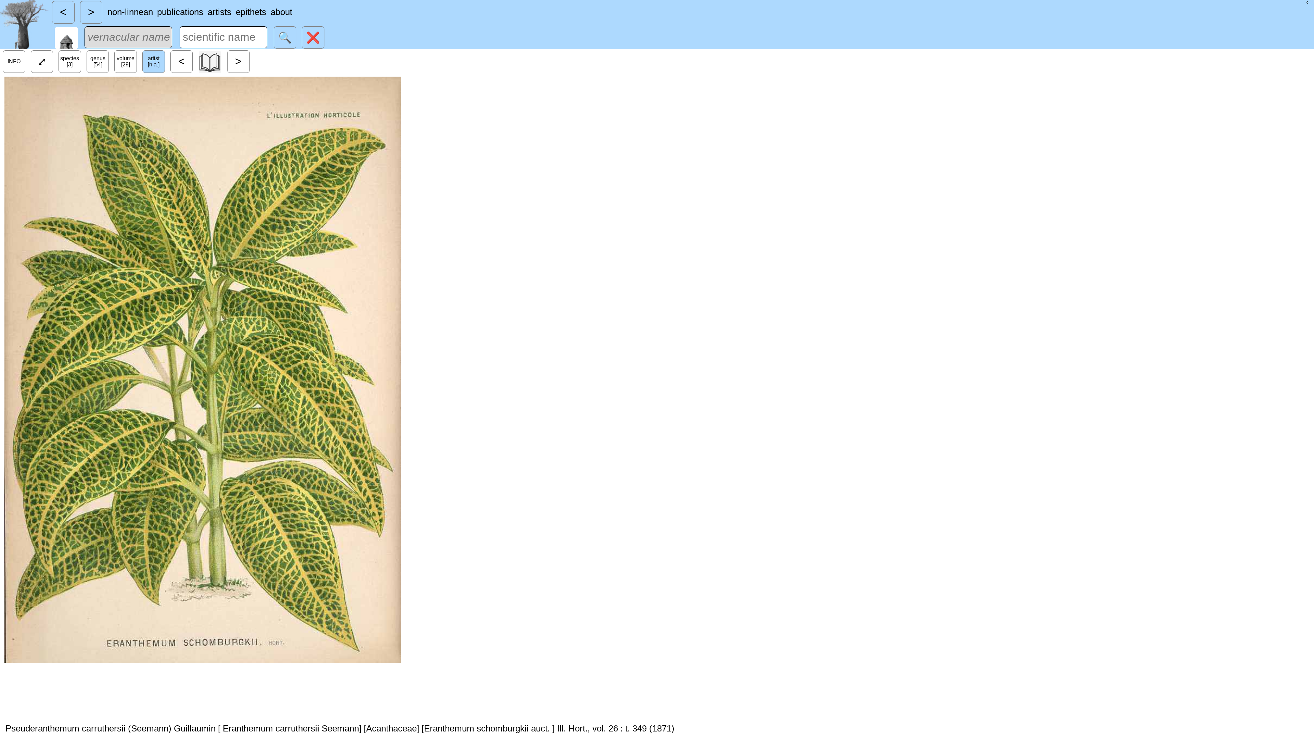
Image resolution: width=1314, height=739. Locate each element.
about (281, 12)
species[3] (69, 61)
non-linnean (130, 12)
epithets (251, 12)
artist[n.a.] (153, 61)
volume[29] (125, 61)
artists (219, 12)
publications (180, 12)
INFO (14, 61)
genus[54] (97, 61)
